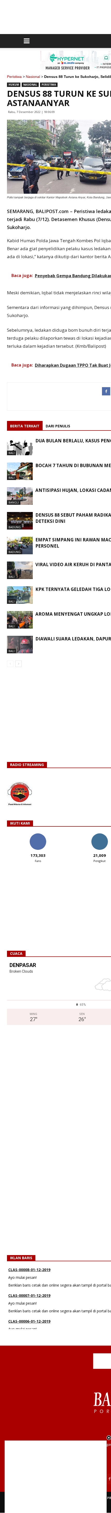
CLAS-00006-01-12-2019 (29, 1314)
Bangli (14, 502)
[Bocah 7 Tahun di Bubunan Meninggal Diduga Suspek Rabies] (20, 471)
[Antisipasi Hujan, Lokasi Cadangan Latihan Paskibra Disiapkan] (20, 496)
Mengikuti (99, 835)
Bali (11, 453)
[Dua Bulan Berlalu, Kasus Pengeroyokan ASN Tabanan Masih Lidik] (20, 446)
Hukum (14, 84)
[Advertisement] (56, 1477)
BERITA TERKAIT (24, 426)
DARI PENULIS (58, 426)
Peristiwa (14, 77)
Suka (38, 835)
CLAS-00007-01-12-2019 (29, 1289)
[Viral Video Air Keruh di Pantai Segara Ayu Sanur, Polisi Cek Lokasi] (20, 570)
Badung (15, 527)
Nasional (33, 77)
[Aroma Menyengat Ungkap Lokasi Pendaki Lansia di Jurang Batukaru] (20, 620)
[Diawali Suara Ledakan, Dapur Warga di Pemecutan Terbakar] (20, 645)
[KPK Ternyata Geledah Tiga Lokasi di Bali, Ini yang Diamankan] (20, 595)
